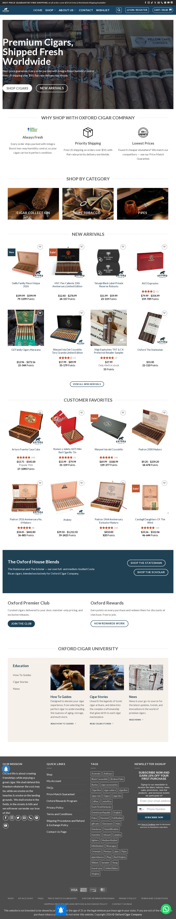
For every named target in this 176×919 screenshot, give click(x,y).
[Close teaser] (21, 914)
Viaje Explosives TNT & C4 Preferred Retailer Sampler (109, 351)
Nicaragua (111, 846)
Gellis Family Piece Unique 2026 (26, 285)
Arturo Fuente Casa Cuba (26, 449)
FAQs (50, 787)
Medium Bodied (109, 840)
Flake (94, 818)
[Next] (168, 205)
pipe (116, 851)
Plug (109, 857)
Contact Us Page (57, 831)
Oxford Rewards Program (62, 800)
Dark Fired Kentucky (102, 806)
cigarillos (123, 790)
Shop (49, 10)
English (117, 812)
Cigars (107, 796)
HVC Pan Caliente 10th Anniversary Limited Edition (67, 285)
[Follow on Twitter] (18, 818)
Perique (107, 851)
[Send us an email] (159, 3)
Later (94, 19)
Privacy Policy (55, 807)
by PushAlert (62, 23)
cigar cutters (110, 790)
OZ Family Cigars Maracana (26, 349)
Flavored (104, 818)
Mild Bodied (97, 846)
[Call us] (162, 3)
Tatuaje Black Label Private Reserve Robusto (108, 285)
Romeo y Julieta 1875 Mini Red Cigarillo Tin (67, 451)
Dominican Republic (101, 812)
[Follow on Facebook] (145, 3)
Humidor (96, 834)
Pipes (124, 851)
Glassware (107, 823)
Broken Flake (117, 779)
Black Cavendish (100, 779)
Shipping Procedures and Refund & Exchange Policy (66, 823)
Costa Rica (106, 801)
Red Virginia (120, 857)
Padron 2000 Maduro (150, 449)
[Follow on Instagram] (149, 3)
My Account (54, 780)
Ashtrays (108, 773)
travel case (97, 868)
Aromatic (96, 773)
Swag (115, 862)
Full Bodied (117, 818)
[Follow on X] (155, 3)
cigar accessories (109, 784)
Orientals (96, 851)
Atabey (67, 519)
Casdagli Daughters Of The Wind (150, 521)
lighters (95, 840)
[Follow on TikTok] (152, 3)
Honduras (96, 829)
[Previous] (7, 205)
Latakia (117, 834)
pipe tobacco (98, 857)
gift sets (95, 823)
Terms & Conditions (148, 824)
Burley (95, 784)
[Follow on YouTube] (168, 3)
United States (111, 868)
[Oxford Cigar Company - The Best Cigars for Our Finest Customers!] (15, 10)
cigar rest (96, 796)
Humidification (111, 829)
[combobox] (141, 809)
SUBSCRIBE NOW (154, 817)
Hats (118, 823)
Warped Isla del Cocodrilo (109, 449)
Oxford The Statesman (150, 349)
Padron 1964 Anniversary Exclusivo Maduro (109, 521)
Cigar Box (96, 790)
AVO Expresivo (150, 283)
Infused (107, 834)
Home (38, 10)
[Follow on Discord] (172, 3)
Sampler (105, 862)
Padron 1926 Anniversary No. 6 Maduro (26, 521)
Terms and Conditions (59, 814)
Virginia (95, 873)
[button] (162, 10)
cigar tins (117, 796)
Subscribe (113, 19)
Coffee (95, 801)
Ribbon (95, 862)
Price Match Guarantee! (61, 794)
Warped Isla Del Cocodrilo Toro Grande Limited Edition (67, 351)
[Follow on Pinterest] (165, 3)
